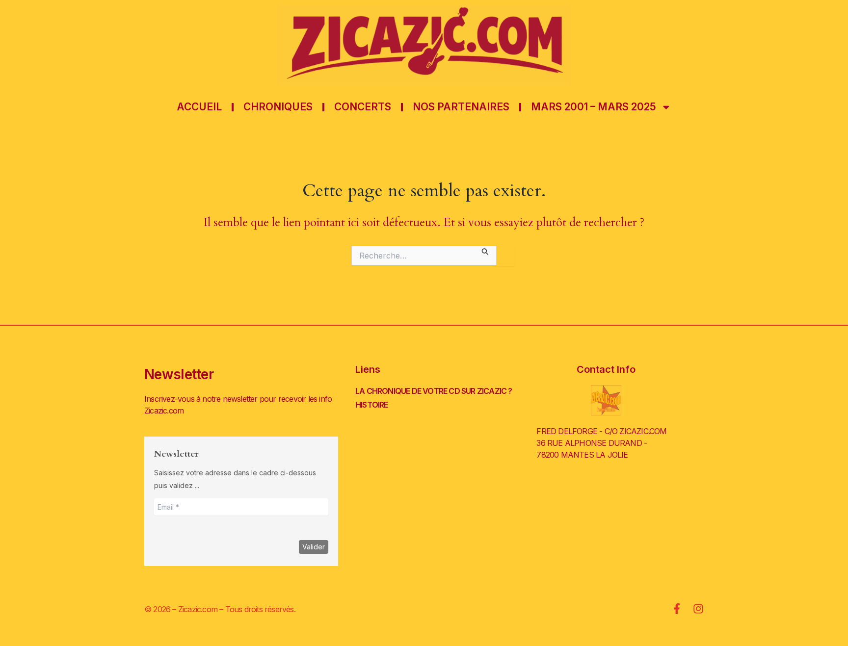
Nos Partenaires (461, 107)
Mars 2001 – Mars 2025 (593, 107)
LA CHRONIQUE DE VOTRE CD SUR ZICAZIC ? (433, 391)
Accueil (199, 107)
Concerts (362, 107)
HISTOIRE (371, 405)
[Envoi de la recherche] (485, 250)
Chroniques (278, 107)
